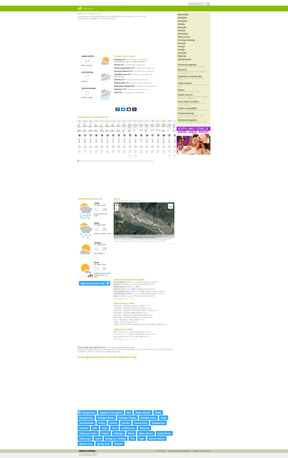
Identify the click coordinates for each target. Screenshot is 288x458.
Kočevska (182, 27)
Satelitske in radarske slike (190, 76)
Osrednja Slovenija (186, 40)
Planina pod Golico (122, 68)
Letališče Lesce (120, 74)
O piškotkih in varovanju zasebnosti (179, 451)
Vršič (116, 92)
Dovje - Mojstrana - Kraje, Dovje (129, 319)
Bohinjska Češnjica (122, 86)
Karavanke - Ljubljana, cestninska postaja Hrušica (135, 310)
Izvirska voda (128, 299)
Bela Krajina (183, 14)
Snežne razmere (185, 94)
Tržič (132, 438)
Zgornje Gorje (103, 443)
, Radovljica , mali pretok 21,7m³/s (134, 296)
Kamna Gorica (140, 423)
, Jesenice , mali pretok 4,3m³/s (136, 282)
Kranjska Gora (158, 423)
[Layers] (170, 206)
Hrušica (101, 423)
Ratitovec (118, 89)
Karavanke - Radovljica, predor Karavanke (133, 315)
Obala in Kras (184, 36)
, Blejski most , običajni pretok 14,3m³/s (139, 291)
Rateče (117, 65)
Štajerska (182, 56)
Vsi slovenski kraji (186, 113)
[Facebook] (117, 109)
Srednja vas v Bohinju (115, 438)
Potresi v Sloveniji (129, 339)
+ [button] (116, 205)
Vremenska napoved (187, 64)
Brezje (163, 417)
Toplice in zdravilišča (187, 108)
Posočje (181, 49)
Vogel (141, 438)
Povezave (196, 451)
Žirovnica (118, 443)
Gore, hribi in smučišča (188, 101)
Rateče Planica (164, 433)
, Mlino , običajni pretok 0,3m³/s (134, 289)
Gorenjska (182, 20)
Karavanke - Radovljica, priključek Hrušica (133, 308)
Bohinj (158, 412)
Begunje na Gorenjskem (111, 412)
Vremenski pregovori (187, 119)
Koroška (181, 30)
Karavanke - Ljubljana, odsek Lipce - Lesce (133, 317)
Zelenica (118, 79)
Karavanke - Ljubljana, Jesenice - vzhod (132, 305)
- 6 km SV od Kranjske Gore (135, 334)
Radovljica (118, 433)
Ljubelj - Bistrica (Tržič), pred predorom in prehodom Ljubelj (141, 324)
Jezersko (126, 423)
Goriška (181, 24)
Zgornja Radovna (121, 71)
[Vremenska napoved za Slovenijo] (80, 10)
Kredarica (118, 59)
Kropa (104, 428)
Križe (95, 428)
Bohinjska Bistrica (106, 417)
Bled (129, 412)
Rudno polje (119, 83)
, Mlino (127, 286)
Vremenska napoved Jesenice (91, 347)
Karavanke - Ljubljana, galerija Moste (131, 312)
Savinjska (182, 52)
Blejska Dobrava (143, 412)
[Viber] (134, 109)
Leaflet (116, 235)
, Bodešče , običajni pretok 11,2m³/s (139, 293)
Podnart (105, 433)
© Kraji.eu (171, 243)
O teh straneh (161, 451)
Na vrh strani (205, 451)
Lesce (114, 428)
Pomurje (182, 43)
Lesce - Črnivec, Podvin (126, 322)
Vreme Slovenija (87, 451)
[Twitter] (123, 109)
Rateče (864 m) (146, 433)
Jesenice (113, 423)
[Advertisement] (126, 37)
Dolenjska (182, 17)
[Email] (129, 109)
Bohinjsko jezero (148, 417)
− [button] (116, 208)
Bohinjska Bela (86, 417)
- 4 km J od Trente (131, 336)
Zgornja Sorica (86, 443)
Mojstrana (144, 428)
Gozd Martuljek (86, 423)
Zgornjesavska (88, 412)
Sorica (98, 438)
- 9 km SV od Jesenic (132, 332)
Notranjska (183, 33)
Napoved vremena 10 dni (93, 283)
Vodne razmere (185, 83)
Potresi (181, 89)
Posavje (181, 46)
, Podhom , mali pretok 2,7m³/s (134, 284)
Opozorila (182, 69)
